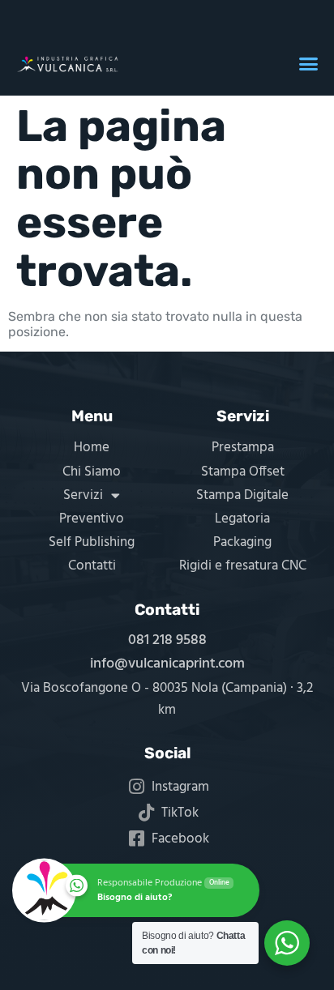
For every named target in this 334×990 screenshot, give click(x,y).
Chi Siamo (91, 472)
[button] (308, 64)
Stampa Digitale (242, 495)
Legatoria (242, 519)
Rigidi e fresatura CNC (242, 566)
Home (91, 448)
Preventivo (91, 519)
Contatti (92, 566)
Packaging (242, 542)
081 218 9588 (167, 640)
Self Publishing (92, 542)
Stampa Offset (243, 472)
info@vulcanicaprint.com (167, 664)
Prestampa (243, 448)
